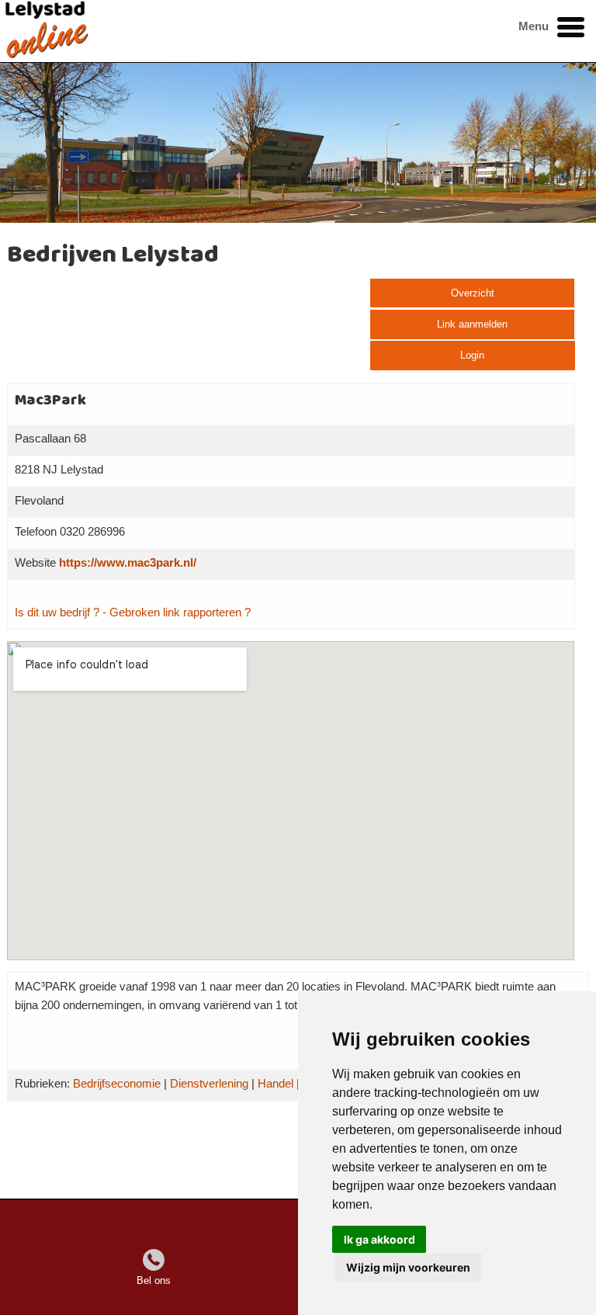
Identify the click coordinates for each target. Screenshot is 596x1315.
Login (472, 355)
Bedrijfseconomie (117, 1083)
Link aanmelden (472, 324)
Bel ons (154, 1280)
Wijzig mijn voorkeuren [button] (408, 1267)
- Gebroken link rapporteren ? (176, 612)
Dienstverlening (209, 1083)
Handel (275, 1083)
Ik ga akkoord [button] (379, 1239)
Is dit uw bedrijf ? (57, 612)
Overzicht (472, 293)
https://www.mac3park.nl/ (127, 563)
